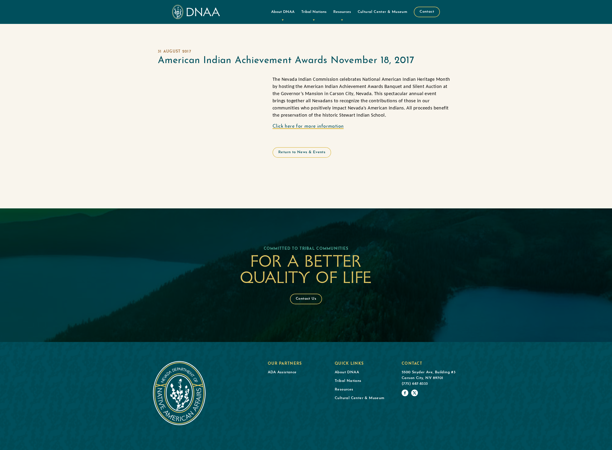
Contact (427, 12)
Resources (342, 12)
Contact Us (306, 299)
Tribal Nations (314, 12)
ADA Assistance (282, 372)
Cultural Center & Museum (382, 12)
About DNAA (283, 12)
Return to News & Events (301, 152)
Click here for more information (308, 126)
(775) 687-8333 (415, 384)
